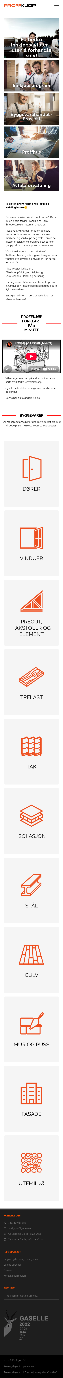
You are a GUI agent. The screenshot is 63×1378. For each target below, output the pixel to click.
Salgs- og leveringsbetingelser (21, 1259)
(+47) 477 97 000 (17, 1222)
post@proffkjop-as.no (20, 1228)
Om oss (8, 1270)
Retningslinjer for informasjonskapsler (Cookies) (30, 1372)
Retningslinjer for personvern (20, 1366)
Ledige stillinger (12, 1264)
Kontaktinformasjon (15, 1275)
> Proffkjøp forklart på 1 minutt (20, 1295)
